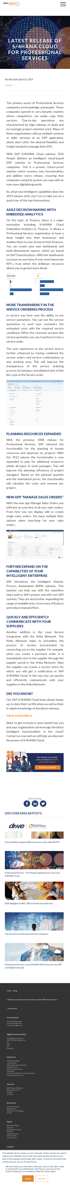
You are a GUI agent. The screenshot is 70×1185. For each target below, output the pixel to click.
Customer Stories (13, 1107)
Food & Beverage (13, 1061)
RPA (8, 1044)
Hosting (10, 1094)
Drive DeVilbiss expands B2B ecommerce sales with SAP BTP (32, 842)
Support (10, 1092)
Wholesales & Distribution (17, 1065)
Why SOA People (13, 1125)
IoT (8, 1046)
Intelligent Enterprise (15, 1038)
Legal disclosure (13, 1134)
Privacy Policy (12, 1136)
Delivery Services (13, 1090)
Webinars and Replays (15, 1111)
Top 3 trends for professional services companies (26, 934)
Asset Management (14, 1023)
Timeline (10, 1128)
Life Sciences (11, 1063)
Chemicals (10, 1071)
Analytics (10, 1048)
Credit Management (14, 1025)
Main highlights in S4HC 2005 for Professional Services (29, 903)
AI (7, 1042)
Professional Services (15, 1069)
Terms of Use (12, 1138)
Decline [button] (41, 1178)
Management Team (14, 1129)
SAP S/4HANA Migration (16, 1040)
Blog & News (11, 1109)
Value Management (14, 1021)
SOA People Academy (15, 1088)
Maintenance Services (15, 1075)
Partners (10, 1132)
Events (9, 1113)
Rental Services (12, 1067)
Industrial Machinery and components (21, 1073)
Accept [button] (28, 1178)
